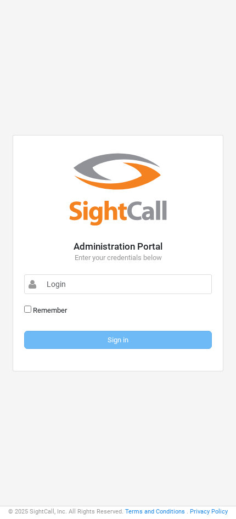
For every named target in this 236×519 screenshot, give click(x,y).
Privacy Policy (209, 511)
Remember (49, 310)
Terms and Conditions (155, 511)
